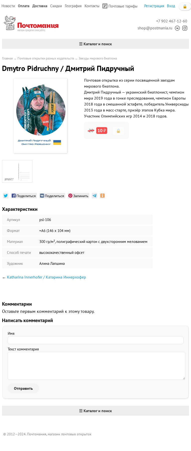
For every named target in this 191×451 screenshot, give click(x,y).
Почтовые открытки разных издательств (45, 58)
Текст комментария (23, 349)
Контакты (92, 5)
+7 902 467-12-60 (171, 20)
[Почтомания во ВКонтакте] (176, 27)
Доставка (39, 5)
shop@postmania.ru (155, 27)
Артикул (13, 219)
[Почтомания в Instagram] (183, 27)
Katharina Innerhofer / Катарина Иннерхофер (46, 277)
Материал (15, 241)
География (73, 5)
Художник (15, 263)
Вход (171, 5)
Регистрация (154, 5)
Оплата (23, 5)
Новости (8, 5)
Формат (13, 230)
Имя (11, 333)
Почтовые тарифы (123, 6)
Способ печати (19, 252)
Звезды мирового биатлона (98, 58)
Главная (7, 58)
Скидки (56, 5)
